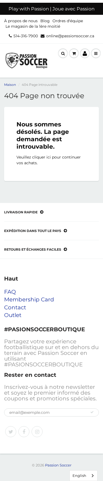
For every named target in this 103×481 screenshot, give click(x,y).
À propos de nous (21, 20)
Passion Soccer (58, 465)
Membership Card (29, 299)
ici (48, 157)
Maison (10, 85)
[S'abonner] (92, 412)
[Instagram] (37, 431)
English (79, 475)
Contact (15, 307)
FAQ (10, 291)
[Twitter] (10, 431)
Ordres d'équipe (67, 20)
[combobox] (83, 475)
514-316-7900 (25, 35)
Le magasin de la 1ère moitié (32, 26)
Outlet (12, 315)
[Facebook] (23, 431)
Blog (45, 20)
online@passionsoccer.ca (70, 35)
